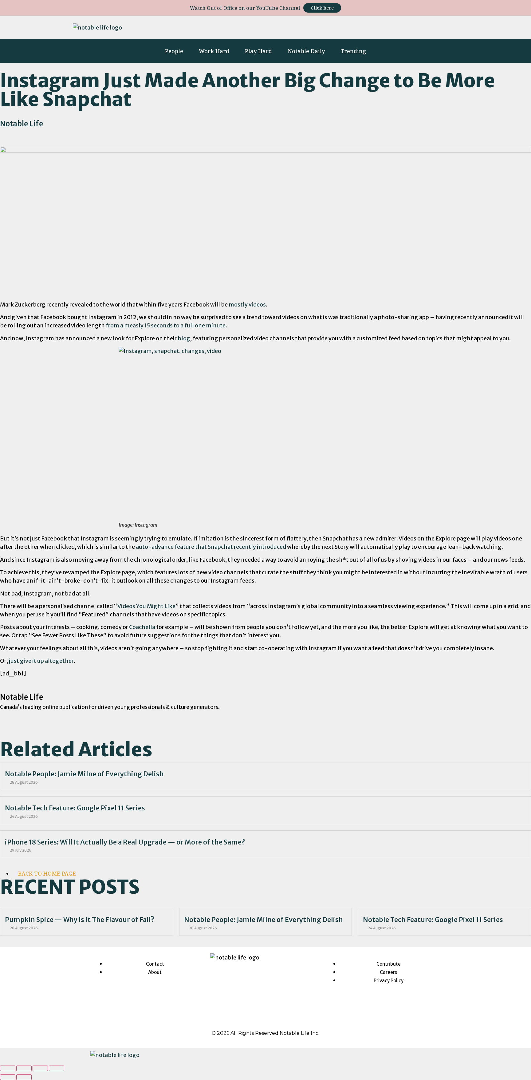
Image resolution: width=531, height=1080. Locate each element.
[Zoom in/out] (56, 1068)
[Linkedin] (374, 26)
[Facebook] (249, 1019)
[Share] (24, 1068)
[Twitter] (391, 26)
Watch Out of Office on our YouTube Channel (245, 8)
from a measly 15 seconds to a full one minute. (166, 325)
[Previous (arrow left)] (7, 1077)
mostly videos (247, 304)
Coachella (142, 627)
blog (184, 338)
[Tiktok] (409, 26)
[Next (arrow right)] (24, 1077)
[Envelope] (450, 26)
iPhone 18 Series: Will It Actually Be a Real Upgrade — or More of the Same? (125, 842)
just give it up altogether (41, 660)
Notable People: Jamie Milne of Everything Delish (84, 774)
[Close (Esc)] (7, 1068)
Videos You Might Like (146, 606)
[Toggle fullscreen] (40, 1068)
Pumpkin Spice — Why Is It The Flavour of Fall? (79, 920)
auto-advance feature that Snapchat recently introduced (211, 546)
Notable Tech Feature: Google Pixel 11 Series (75, 808)
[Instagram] (338, 26)
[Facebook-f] (356, 26)
